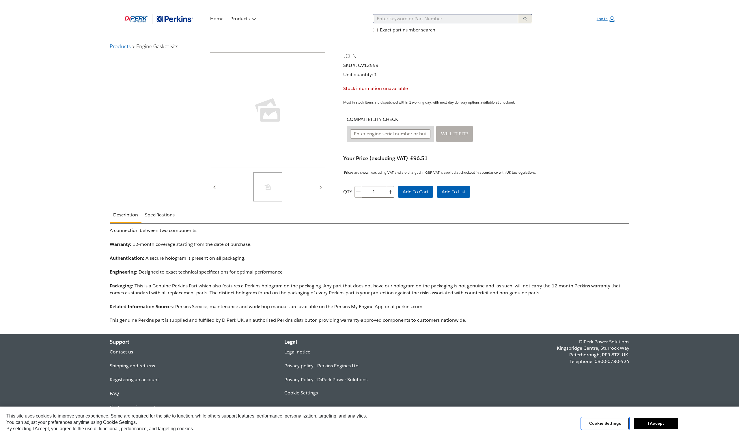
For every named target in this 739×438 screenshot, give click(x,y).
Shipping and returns (132, 366)
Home (216, 19)
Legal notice (297, 352)
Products (240, 19)
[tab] (267, 187)
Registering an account (134, 380)
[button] (605, 19)
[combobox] (443, 18)
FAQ (114, 393)
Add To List (453, 192)
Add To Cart (415, 192)
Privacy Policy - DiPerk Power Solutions (325, 380)
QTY (347, 192)
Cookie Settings (605, 423)
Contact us (121, 352)
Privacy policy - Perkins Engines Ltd (321, 366)
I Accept (656, 423)
